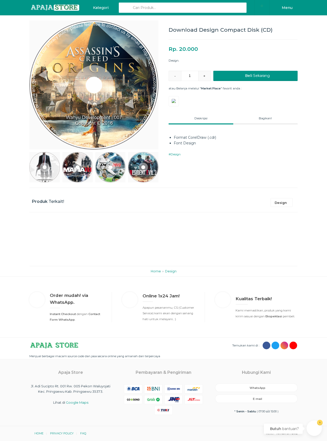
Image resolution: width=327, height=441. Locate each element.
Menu (287, 7)
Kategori (100, 7)
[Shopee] (174, 101)
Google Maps (77, 402)
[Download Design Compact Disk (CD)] (93, 84)
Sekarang (257, 75)
